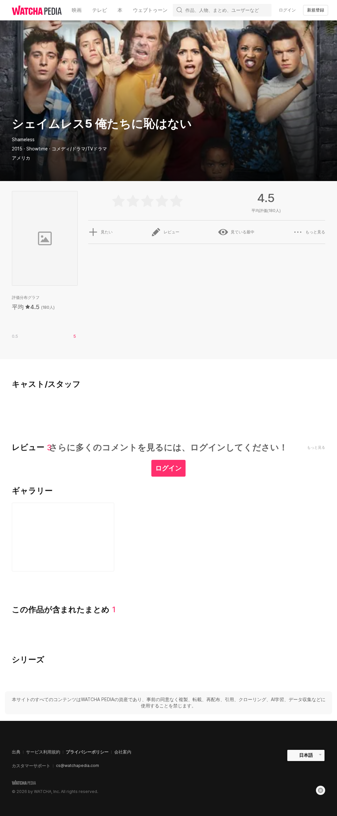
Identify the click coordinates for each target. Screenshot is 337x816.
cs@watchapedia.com (77, 765)
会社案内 (122, 752)
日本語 (306, 755)
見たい (107, 232)
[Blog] (320, 790)
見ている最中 (242, 232)
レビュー (171, 232)
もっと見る (315, 232)
